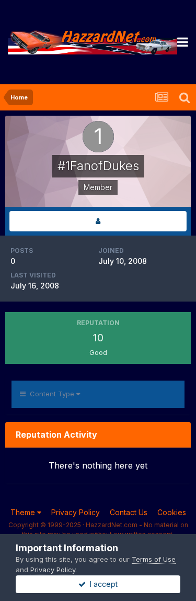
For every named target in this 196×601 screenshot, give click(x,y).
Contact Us (128, 512)
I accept (102, 584)
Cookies (171, 512)
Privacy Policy (75, 512)
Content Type (51, 393)
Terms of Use (154, 559)
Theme (23, 512)
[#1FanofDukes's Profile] (98, 221)
